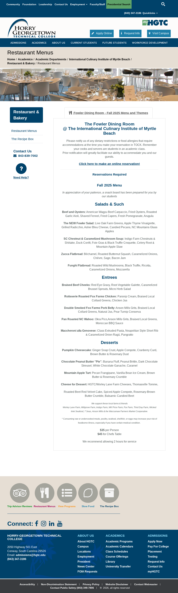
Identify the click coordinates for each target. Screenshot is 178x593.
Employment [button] (78, 4)
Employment (86, 556)
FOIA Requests (87, 571)
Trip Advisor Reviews (19, 506)
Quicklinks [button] (149, 13)
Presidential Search (118, 4)
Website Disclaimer (117, 584)
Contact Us (61, 4)
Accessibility (27, 584)
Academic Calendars (119, 546)
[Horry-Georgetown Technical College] (32, 28)
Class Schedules (117, 551)
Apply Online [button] (103, 33)
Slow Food (88, 506)
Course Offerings (117, 556)
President (84, 561)
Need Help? (21, 177)
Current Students (84, 42)
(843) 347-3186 (132, 13)
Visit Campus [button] (160, 33)
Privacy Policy (91, 584)
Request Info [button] (131, 33)
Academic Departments (50, 59)
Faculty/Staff (97, 4)
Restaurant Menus (24, 131)
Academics (39, 42)
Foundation (29, 4)
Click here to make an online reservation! (109, 164)
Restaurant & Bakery (21, 63)
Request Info (156, 561)
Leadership (45, 4)
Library (110, 561)
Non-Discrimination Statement (59, 584)
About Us (58, 42)
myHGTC (154, 571)
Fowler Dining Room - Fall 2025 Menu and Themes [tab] (110, 113)
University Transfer (118, 566)
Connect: (20, 523)
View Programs (67, 506)
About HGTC (86, 541)
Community (13, 4)
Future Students (114, 42)
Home (11, 59)
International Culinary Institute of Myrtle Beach (99, 59)
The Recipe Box (22, 139)
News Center (86, 566)
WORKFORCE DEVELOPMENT (150, 42)
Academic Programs (119, 541)
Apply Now (155, 541)
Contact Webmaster (145, 584)
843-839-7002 (28, 155)
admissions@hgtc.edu (31, 555)
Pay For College (158, 546)
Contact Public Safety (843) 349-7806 (72, 587)
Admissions (18, 42)
